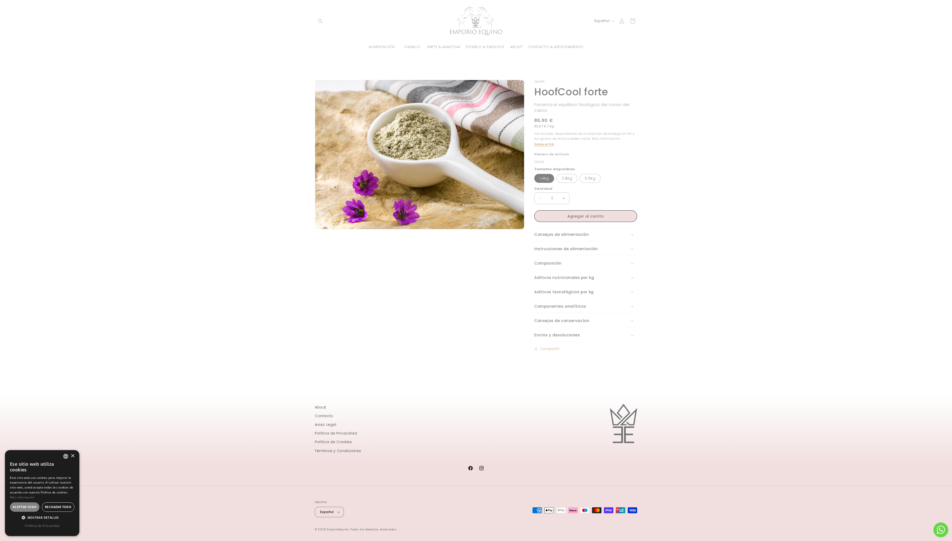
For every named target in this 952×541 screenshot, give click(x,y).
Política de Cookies (333, 441)
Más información (22, 497)
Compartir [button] (550, 348)
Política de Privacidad (336, 433)
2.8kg (567, 178)
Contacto (324, 415)
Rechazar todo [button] (58, 507)
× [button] (72, 456)
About (320, 407)
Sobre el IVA (544, 144)
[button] (320, 21)
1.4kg (544, 178)
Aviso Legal (325, 424)
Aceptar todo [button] (25, 507)
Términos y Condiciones (338, 450)
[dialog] (42, 493)
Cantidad (543, 188)
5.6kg (590, 178)
